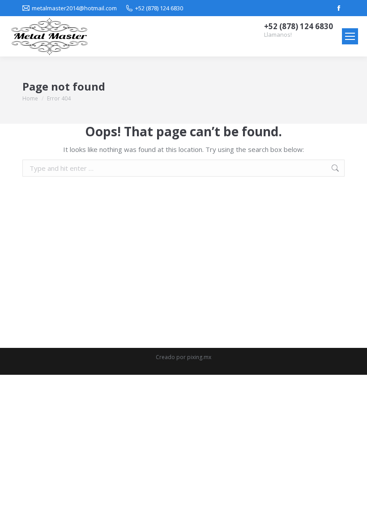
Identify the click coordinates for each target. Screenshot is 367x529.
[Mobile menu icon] (350, 36)
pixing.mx (199, 357)
